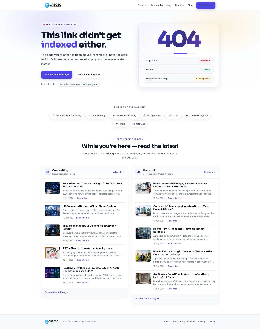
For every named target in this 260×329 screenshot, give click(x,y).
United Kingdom (197, 115)
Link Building (98, 115)
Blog (190, 5)
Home (166, 321)
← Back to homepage (57, 74)
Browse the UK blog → (147, 298)
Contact (140, 124)
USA (173, 115)
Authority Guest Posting (68, 115)
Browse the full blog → (57, 292)
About (175, 321)
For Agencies (154, 115)
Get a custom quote (88, 74)
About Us (179, 5)
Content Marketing (161, 5)
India (120, 124)
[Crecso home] (53, 5)
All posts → (119, 172)
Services (142, 5)
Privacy (211, 321)
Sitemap (201, 321)
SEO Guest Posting (126, 115)
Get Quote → (206, 5)
